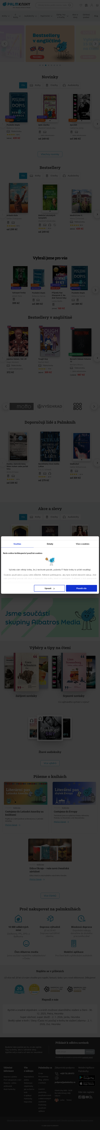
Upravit (48, 588)
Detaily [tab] (50, 544)
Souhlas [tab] (17, 544)
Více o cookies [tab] (82, 544)
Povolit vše (81, 588)
